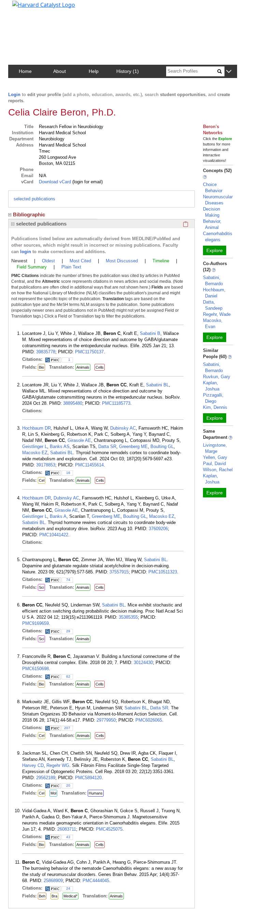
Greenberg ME (133, 446)
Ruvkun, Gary (216, 376)
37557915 (119, 571)
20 (68, 785)
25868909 (53, 880)
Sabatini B (150, 333)
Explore (214, 250)
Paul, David (214, 463)
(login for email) (87, 181)
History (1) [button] (127, 71)
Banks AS (60, 446)
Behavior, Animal (212, 224)
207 (67, 728)
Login (14, 94)
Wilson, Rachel (218, 469)
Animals (82, 367)
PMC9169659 (35, 623)
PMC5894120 (88, 777)
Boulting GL (162, 446)
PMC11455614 (89, 464)
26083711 (66, 829)
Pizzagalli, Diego (213, 398)
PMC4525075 (109, 829)
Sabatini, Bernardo (213, 280)
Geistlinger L (34, 446)
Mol (53, 793)
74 (68, 580)
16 (68, 473)
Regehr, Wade (217, 314)
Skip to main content (28, 8)
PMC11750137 (89, 351)
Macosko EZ (34, 452)
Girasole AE (79, 440)
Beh (42, 896)
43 (68, 837)
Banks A (58, 516)
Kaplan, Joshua (211, 385)
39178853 (45, 464)
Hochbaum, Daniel (214, 292)
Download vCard (55, 181)
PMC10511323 (162, 571)
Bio (41, 367)
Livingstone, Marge (215, 448)
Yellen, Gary (215, 457)
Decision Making (211, 212)
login (25, 251)
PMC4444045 (96, 880)
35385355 (128, 617)
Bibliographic (29, 214)
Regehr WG (57, 765)
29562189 (45, 777)
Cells (100, 367)
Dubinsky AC (123, 428)
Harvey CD (33, 765)
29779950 (106, 720)
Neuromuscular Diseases (218, 199)
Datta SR (107, 446)
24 (68, 888)
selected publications (34, 198)
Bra (54, 896)
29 (68, 631)
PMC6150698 (35, 668)
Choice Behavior (212, 187)
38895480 (72, 403)
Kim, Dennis (215, 407)
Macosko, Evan (212, 323)
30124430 (143, 662)
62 (68, 676)
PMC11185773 (116, 403)
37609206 (158, 528)
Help (94, 71)
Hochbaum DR (36, 428)
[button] (228, 71)
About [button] (59, 71)
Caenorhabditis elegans (217, 236)
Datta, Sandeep (212, 305)
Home (25, 71)
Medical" (70, 896)
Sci (41, 587)
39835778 (45, 351)
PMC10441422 (53, 534)
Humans (96, 793)
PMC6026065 (148, 720)
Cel (41, 480)
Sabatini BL (157, 384)
